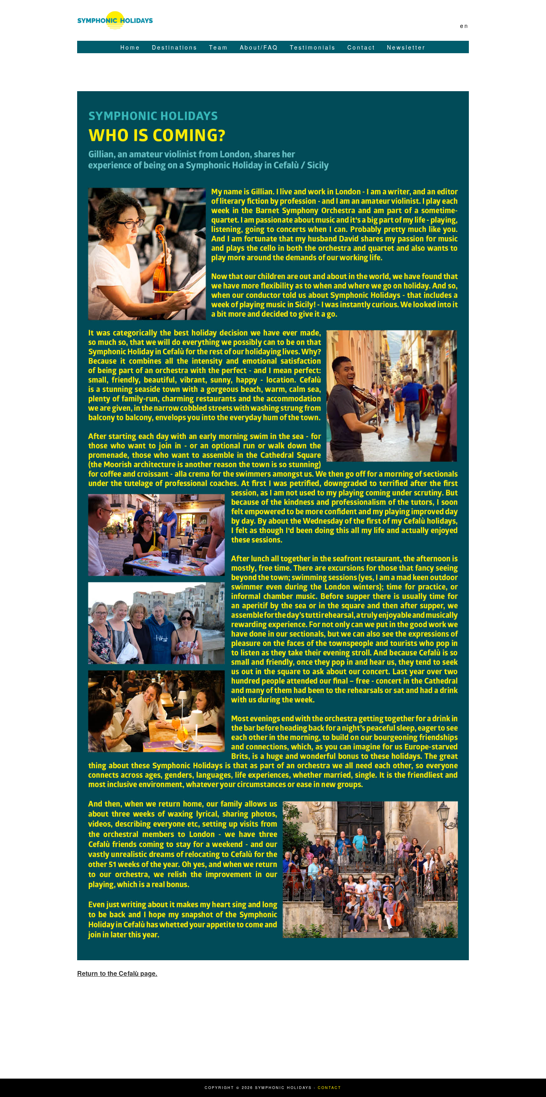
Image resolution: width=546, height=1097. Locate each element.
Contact (361, 47)
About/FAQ (259, 47)
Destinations (174, 47)
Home (130, 47)
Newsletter (406, 47)
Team (218, 47)
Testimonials (313, 47)
